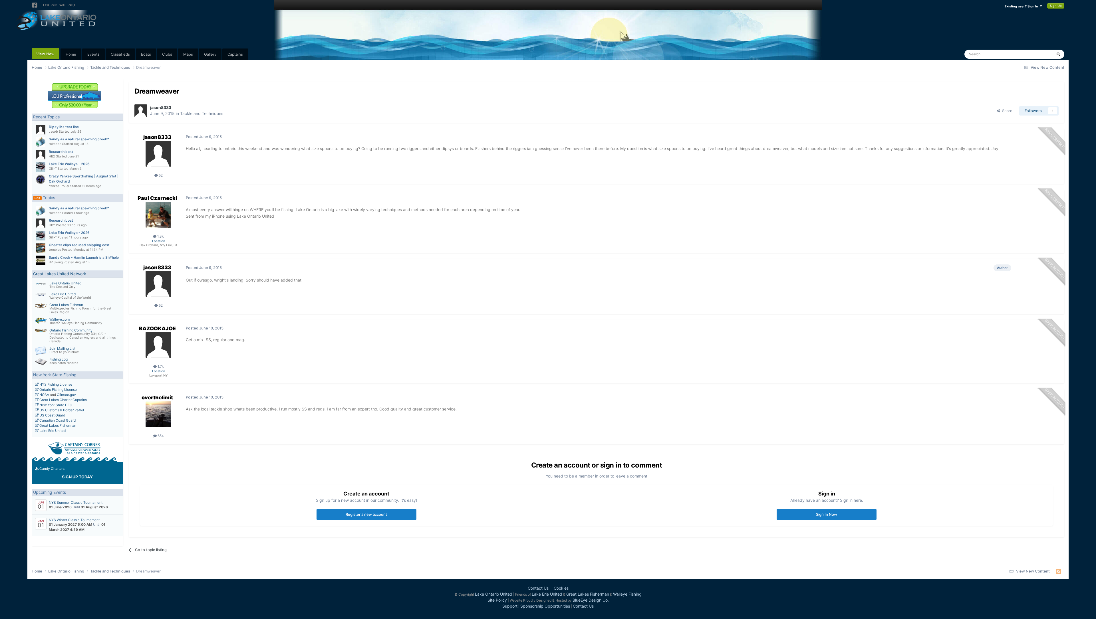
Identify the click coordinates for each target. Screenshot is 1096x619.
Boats (146, 54)
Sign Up (1056, 6)
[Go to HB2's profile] (40, 154)
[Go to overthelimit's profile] (158, 414)
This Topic (1036, 54)
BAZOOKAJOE (157, 328)
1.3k (160, 236)
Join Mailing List (62, 348)
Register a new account (366, 514)
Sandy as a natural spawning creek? (79, 139)
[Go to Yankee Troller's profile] (40, 179)
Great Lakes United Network (59, 273)
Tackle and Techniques (201, 113)
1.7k (160, 366)
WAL (62, 5)
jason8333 (160, 107)
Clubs (167, 54)
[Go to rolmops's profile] (40, 142)
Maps (188, 54)
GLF (54, 5)
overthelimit (157, 397)
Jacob (53, 131)
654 (160, 436)
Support (509, 606)
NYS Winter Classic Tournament (74, 520)
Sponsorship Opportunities (545, 606)
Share (1006, 110)
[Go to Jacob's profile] (40, 130)
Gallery (210, 54)
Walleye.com (59, 319)
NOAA (44, 395)
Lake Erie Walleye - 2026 (69, 164)
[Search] (1058, 54)
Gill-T (53, 169)
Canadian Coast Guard (57, 420)
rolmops (55, 144)
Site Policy (497, 600)
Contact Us (538, 588)
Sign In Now (826, 514)
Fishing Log (58, 359)
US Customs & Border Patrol (61, 410)
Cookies (561, 588)
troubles (55, 250)
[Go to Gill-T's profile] (40, 167)
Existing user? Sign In (1022, 6)
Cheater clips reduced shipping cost (79, 245)
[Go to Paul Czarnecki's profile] (158, 215)
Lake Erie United (62, 294)
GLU (71, 5)
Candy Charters (52, 468)
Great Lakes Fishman (66, 305)
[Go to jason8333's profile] (140, 110)
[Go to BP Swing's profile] (40, 260)
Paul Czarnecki (157, 198)
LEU (46, 5)
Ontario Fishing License (58, 389)
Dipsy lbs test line (64, 127)
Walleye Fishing (627, 594)
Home (71, 54)
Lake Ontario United (65, 283)
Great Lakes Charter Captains (63, 400)
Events (93, 54)
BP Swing (56, 262)
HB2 (52, 156)
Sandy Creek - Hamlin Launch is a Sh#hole (84, 257)
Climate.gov (66, 395)
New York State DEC (55, 405)
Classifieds (120, 54)
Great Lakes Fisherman (57, 425)
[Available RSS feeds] (1058, 571)
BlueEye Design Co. (591, 600)
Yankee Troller (59, 186)
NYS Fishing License (55, 384)
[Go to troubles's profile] (40, 248)
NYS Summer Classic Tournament (75, 502)
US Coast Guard (52, 415)
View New (45, 54)
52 (160, 175)
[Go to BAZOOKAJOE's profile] (158, 345)
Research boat (61, 151)
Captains (235, 54)
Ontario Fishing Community (70, 330)
